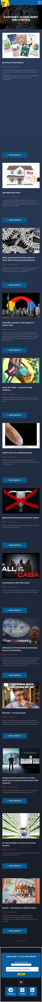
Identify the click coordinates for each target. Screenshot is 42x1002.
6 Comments (12, 457)
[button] (11, 991)
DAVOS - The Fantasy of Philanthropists (19, 908)
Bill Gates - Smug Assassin (14, 713)
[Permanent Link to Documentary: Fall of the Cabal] (21, 567)
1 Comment (11, 394)
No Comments (15, 67)
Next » (24, 941)
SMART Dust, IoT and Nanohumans (17, 453)
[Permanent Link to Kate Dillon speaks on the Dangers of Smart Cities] (21, 306)
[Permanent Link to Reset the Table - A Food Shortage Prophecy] (20, 371)
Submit (21, 974)
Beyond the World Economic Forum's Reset (20, 518)
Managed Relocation (11, 193)
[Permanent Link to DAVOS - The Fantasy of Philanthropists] (21, 892)
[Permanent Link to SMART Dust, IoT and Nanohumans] (21, 436)
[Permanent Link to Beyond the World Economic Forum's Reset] (21, 502)
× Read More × (15, 155)
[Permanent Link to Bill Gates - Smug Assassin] (21, 697)
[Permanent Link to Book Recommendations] (21, 46)
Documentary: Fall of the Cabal (15, 583)
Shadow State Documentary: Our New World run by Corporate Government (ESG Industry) (20, 780)
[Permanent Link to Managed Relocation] (21, 176)
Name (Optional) (21, 962)
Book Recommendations (13, 62)
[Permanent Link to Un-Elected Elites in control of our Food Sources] (21, 827)
